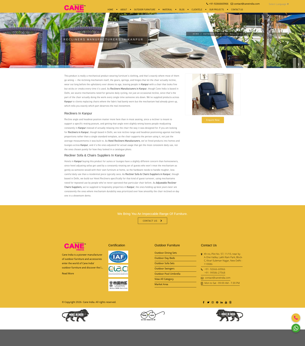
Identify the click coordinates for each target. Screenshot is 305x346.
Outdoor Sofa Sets (164, 263)
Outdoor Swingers (164, 268)
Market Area (161, 284)
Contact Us (237, 9)
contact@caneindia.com (217, 277)
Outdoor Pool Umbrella (167, 273)
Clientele (197, 9)
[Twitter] (208, 302)
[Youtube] (226, 302)
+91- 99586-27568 (214, 272)
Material (167, 9)
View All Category (164, 279)
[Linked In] (221, 302)
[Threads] (230, 302)
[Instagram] (212, 302)
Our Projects (216, 9)
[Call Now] (295, 317)
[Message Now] (295, 328)
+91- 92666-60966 (214, 269)
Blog (181, 9)
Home (110, 9)
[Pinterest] (217, 302)
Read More (68, 273)
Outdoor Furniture (144, 9)
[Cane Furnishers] (75, 5)
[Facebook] (203, 302)
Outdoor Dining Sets (166, 252)
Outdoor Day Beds (165, 258)
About (123, 9)
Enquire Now (213, 119)
